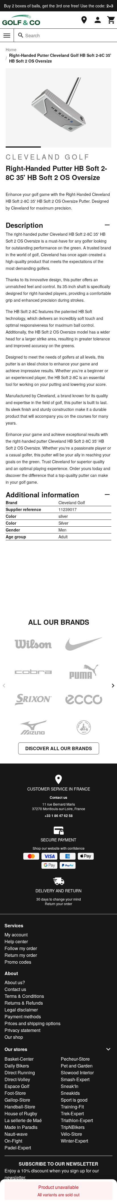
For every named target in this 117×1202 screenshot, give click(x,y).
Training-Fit (72, 1106)
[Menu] (7, 35)
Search (32, 35)
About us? (15, 982)
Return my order (21, 955)
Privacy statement (22, 1030)
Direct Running (20, 1072)
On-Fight (13, 1140)
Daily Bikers (17, 1065)
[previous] (4, 686)
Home (11, 49)
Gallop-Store (17, 1100)
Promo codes (18, 962)
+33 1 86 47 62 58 (59, 815)
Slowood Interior (77, 1072)
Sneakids (70, 1093)
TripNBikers (73, 1127)
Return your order (58, 903)
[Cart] (111, 19)
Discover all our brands (58, 748)
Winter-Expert (74, 1140)
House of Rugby (21, 1113)
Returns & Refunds (24, 1003)
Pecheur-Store (75, 1059)
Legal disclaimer (21, 1009)
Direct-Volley (17, 1079)
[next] (113, 686)
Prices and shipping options (32, 1023)
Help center (16, 941)
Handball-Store (20, 1106)
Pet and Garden (77, 1065)
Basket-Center (19, 1059)
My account (16, 934)
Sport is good (74, 1100)
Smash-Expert (75, 1079)
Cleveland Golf (48, 156)
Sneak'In (69, 1086)
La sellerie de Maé (23, 1120)
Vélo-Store (71, 1134)
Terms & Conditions (24, 996)
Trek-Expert (72, 1113)
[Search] (20, 35)
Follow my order (21, 948)
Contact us (58, 797)
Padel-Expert (18, 1147)
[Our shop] (84, 19)
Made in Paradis (21, 1127)
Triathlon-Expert (77, 1120)
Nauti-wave (16, 1134)
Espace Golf (17, 1086)
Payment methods (23, 1016)
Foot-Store (15, 1093)
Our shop (14, 1037)
